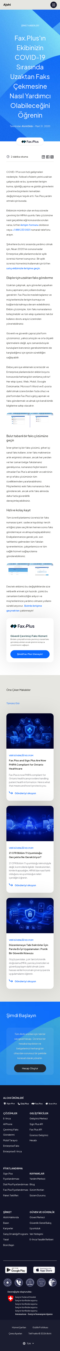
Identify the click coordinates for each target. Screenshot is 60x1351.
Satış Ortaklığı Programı (15, 1233)
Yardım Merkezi (37, 1178)
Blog (32, 1184)
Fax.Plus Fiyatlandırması (15, 1189)
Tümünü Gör (13, 703)
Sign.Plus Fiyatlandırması (11, 1176)
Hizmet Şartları (19, 1327)
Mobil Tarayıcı (10, 1140)
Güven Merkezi (37, 1217)
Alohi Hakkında (11, 1217)
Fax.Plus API (36, 1129)
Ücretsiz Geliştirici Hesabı (39, 1138)
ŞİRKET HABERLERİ (30, 25)
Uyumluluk (35, 1228)
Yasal (6, 1239)
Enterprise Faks (11, 1145)
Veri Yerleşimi (36, 1233)
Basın (6, 1222)
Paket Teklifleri (10, 1195)
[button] (30, 1343)
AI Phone (7, 1124)
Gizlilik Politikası (40, 1327)
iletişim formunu (29, 224)
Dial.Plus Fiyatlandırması (15, 1184)
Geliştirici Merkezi (39, 1118)
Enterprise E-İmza (12, 1151)
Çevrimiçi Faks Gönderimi (10, 1132)
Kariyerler (8, 1228)
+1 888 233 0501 (21, 229)
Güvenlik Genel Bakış (40, 1222)
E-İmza (7, 1118)
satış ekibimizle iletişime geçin (23, 268)
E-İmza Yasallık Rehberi (41, 1239)
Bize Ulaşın (8, 1245)
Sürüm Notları (37, 1189)
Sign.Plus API (36, 1124)
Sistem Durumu (38, 1195)
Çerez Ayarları (15, 1333)
